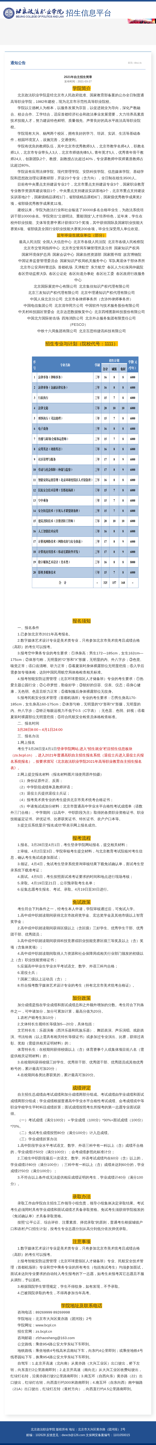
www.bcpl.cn (46, 1325)
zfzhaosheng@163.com (55, 1338)
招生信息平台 (88, 13)
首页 (130, 62)
